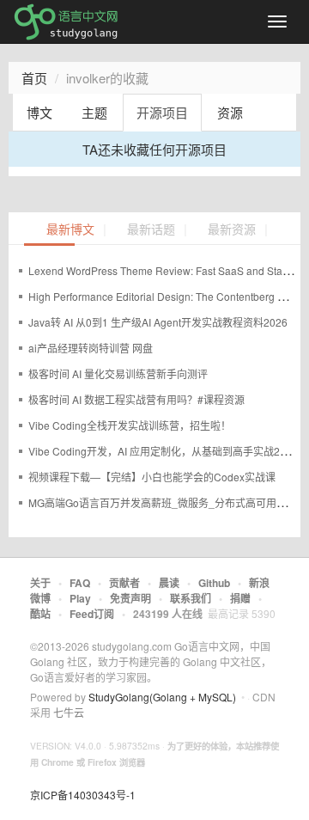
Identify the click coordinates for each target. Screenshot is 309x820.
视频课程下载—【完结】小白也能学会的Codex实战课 (152, 476)
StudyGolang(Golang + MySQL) (162, 696)
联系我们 (190, 598)
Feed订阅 (92, 613)
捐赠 (240, 598)
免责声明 (130, 598)
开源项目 (162, 112)
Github (214, 583)
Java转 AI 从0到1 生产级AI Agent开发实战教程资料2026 (158, 322)
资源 (230, 112)
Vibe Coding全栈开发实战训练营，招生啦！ (129, 425)
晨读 (169, 583)
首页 (34, 78)
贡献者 (124, 583)
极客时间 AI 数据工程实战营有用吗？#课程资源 (136, 399)
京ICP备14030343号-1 (83, 794)
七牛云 (68, 712)
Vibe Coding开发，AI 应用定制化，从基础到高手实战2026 (163, 451)
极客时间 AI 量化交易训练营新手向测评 (118, 373)
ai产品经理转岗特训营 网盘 (90, 347)
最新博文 (70, 229)
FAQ (80, 583)
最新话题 (151, 229)
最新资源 (232, 229)
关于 (40, 583)
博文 (39, 112)
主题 (94, 112)
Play (80, 598)
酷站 (40, 613)
